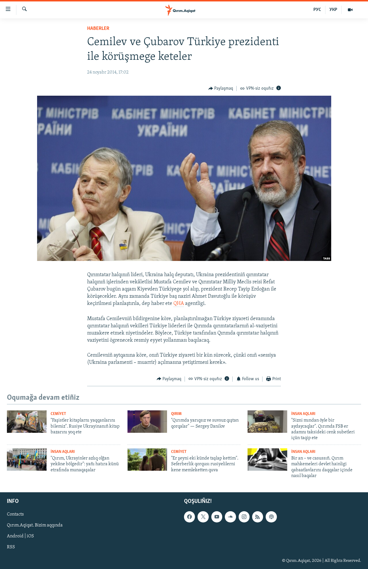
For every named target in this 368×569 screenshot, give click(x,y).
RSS (11, 547)
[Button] (220, 88)
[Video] (350, 10)
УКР (333, 9)
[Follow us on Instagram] (244, 516)
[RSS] (257, 516)
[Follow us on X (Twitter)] (203, 516)
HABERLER (98, 28)
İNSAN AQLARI (303, 414)
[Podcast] (271, 516)
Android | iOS (20, 536)
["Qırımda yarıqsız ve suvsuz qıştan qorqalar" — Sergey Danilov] (147, 421)
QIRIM (176, 414)
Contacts (15, 514)
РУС (317, 9)
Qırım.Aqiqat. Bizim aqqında (35, 525)
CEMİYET (58, 414)
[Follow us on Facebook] (189, 516)
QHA (178, 303)
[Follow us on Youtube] (216, 516)
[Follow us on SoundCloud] (230, 516)
